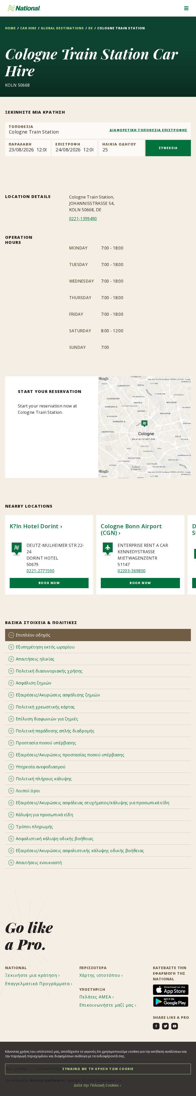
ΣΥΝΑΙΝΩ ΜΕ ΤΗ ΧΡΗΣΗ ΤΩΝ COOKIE (98, 1069)
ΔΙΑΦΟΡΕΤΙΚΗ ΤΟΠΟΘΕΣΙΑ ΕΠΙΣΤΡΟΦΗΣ (148, 130)
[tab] (98, 635)
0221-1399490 (83, 218)
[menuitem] (33, 975)
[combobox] (98, 130)
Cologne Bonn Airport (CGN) (131, 529)
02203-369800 (131, 571)
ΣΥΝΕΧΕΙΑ (168, 148)
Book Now (49, 583)
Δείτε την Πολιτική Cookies (96, 1085)
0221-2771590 (40, 571)
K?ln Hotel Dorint (34, 526)
